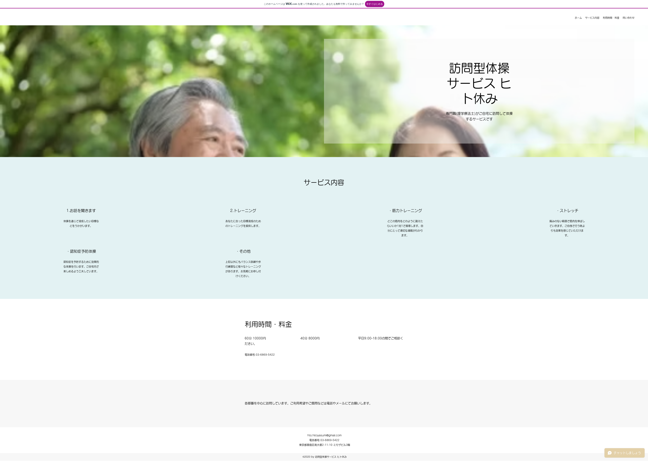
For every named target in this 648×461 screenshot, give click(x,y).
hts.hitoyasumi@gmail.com (324, 435)
